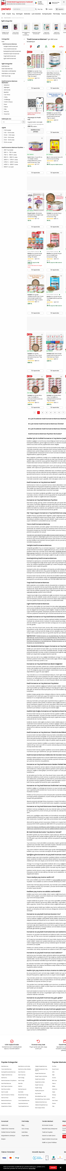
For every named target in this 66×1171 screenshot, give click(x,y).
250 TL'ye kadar (8, 150)
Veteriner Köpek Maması (41, 1105)
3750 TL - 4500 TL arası (11, 162)
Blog (23, 1125)
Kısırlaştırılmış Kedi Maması (8, 1072)
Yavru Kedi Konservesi (10, 49)
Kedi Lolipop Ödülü (40, 1107)
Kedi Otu (20, 1083)
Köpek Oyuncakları (40, 1079)
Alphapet (6, 87)
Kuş (13, 14)
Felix (5, 109)
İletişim (3, 1139)
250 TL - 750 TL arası (10, 152)
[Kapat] (63, 2)
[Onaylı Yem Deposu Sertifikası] (47, 1158)
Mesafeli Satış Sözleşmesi (49, 1129)
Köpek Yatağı (38, 1087)
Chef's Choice (8, 102)
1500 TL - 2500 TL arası (10, 157)
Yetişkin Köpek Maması (41, 1066)
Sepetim (60, 9)
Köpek (8, 14)
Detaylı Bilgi (32, 1168)
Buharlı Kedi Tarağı (23, 1095)
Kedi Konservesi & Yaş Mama (8, 1080)
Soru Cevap (25, 1129)
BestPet (6, 92)
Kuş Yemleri (38, 1093)
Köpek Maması (22, 1097)
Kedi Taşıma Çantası (6, 1086)
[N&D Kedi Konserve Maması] (37, 46)
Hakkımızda (4, 1125)
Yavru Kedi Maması (6, 1069)
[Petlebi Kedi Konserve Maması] (30, 46)
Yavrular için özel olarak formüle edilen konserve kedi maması (45, 535)
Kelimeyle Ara (6, 119)
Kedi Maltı (20, 1092)
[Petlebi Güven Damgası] (37, 1158)
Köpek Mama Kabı (40, 1082)
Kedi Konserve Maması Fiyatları (12, 147)
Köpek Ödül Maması (40, 1073)
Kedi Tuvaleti (4, 1092)
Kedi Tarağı (21, 1080)
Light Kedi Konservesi (10, 58)
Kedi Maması (5, 66)
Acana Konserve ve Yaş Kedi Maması (46, 637)
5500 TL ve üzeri (9, 167)
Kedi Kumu (4, 1077)
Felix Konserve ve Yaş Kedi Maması (42, 639)
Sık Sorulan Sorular (47, 1125)
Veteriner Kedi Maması (41, 1102)
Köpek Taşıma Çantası (41, 1076)
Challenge (7, 99)
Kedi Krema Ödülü (6, 1103)
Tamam (53, 1167)
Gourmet (7, 114)
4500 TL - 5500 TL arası (11, 164)
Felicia (6, 107)
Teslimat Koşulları (47, 1132)
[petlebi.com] (2, 18)
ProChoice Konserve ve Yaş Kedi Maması (39, 641)
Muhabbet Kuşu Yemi (40, 1096)
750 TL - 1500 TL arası (10, 155)
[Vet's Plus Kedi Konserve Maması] (45, 46)
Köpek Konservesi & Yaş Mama (41, 1069)
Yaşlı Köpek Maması (23, 1106)
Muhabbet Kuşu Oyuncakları (42, 1099)
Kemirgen (19, 14)
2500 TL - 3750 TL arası (11, 160)
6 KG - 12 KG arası (9, 140)
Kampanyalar (47, 14)
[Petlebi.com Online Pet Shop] (6, 9)
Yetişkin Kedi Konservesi (11, 46)
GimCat (6, 111)
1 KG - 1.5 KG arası (9, 132)
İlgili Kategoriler (7, 64)
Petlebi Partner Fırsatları (8, 1132)
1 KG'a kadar (7, 130)
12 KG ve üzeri (8, 142)
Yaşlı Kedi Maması (23, 1103)
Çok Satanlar (36, 14)
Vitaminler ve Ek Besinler (9, 71)
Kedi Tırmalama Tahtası (7, 1095)
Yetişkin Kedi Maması (6, 1075)
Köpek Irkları (25, 1135)
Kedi (3, 14)
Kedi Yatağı (21, 1077)
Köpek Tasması (39, 1085)
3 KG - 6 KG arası (9, 137)
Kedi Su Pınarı (4, 1097)
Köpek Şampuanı (39, 1090)
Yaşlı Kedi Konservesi (10, 56)
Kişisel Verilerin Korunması (49, 1139)
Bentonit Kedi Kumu (6, 1100)
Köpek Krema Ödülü (6, 1106)
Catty (5, 97)
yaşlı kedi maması (32, 592)
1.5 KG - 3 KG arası (9, 135)
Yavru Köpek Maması (23, 1100)
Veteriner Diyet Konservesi (11, 54)
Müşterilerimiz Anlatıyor (8, 1135)
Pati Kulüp (56, 14)
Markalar (27, 14)
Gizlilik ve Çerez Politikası (49, 1142)
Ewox (5, 104)
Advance (6, 85)
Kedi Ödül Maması (7, 69)
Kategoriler (5, 39)
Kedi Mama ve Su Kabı (8, 73)
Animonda (7, 90)
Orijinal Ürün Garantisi (7, 1129)
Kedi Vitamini (21, 1072)
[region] (13, 110)
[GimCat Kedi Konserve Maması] (53, 46)
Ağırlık (4, 128)
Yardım (50, 9)
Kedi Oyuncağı (6, 76)
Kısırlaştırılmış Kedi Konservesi (12, 51)
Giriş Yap (39, 9)
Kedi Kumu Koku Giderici (24, 1069)
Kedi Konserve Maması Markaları (9, 82)
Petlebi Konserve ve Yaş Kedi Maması (47, 636)
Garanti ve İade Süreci (48, 1135)
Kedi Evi (20, 1086)
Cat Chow (7, 95)
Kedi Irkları (25, 1132)
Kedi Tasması (22, 1075)
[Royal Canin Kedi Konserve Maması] (60, 46)
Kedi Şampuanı (22, 1089)
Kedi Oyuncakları (5, 1089)
